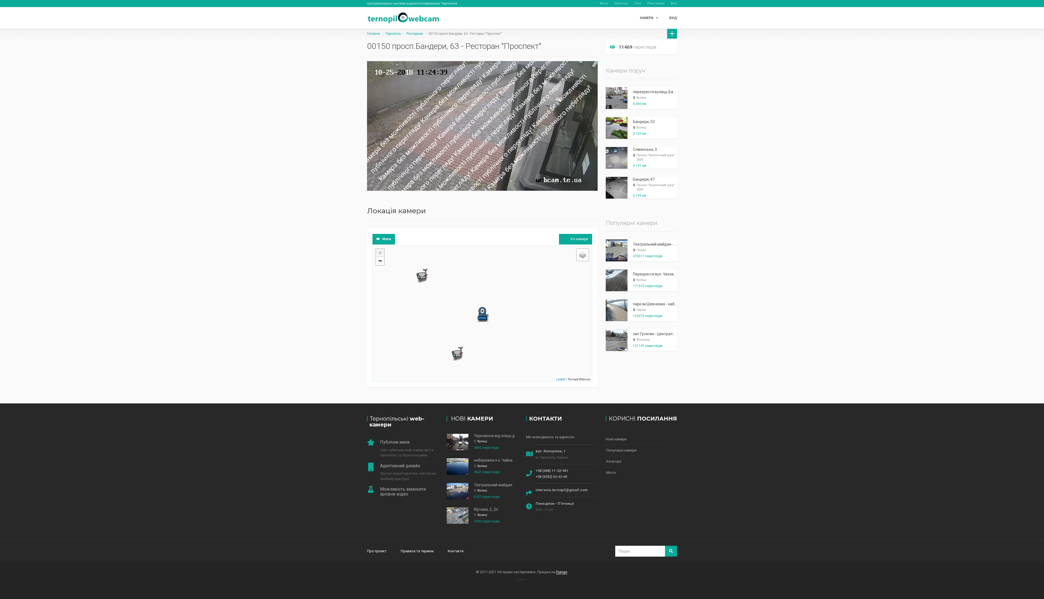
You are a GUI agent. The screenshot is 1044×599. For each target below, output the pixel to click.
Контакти (456, 551)
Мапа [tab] (386, 239)
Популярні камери (621, 450)
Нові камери (616, 439)
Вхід (674, 3)
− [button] (380, 261)
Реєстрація (655, 3)
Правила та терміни (417, 551)
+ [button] (380, 252)
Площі (641, 250)
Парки (641, 310)
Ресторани (414, 34)
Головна (373, 34)
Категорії (621, 3)
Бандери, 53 (644, 122)
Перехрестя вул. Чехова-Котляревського (669, 274)
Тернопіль (393, 34)
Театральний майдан (493, 485)
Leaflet (560, 379)
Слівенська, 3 (645, 149)
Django (561, 572)
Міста (604, 3)
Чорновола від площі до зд (498, 436)
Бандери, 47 (644, 179)
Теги (637, 3)
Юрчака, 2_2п (486, 509)
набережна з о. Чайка (493, 460)
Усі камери (579, 239)
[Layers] (583, 255)
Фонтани (643, 339)
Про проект (377, 551)
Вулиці (641, 97)
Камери (647, 18)
